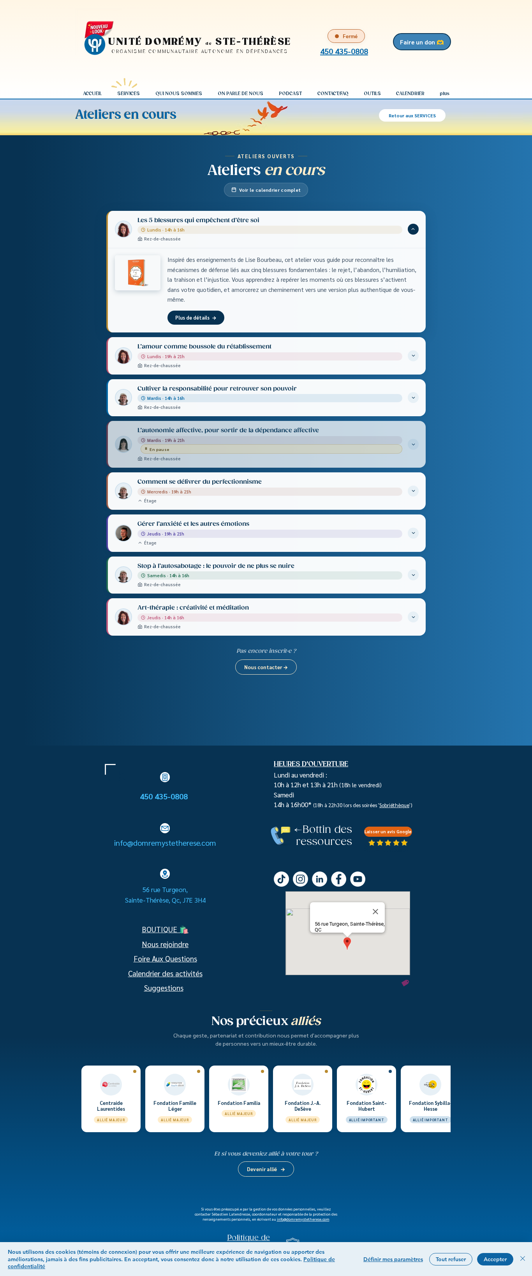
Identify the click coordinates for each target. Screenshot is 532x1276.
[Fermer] (522, 1259)
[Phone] (165, 777)
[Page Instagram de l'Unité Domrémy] (300, 879)
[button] (128, 94)
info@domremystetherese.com (165, 843)
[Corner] (110, 769)
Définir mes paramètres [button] (393, 1259)
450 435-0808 (165, 796)
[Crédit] (405, 983)
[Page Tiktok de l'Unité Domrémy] (281, 879)
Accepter (495, 1259)
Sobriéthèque (394, 805)
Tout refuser (451, 1259)
